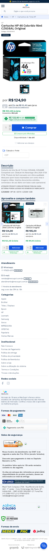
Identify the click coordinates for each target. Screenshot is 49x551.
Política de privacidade (10, 356)
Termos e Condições (10, 369)
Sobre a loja (6, 363)
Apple (3, 299)
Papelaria (5, 332)
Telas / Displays (8, 305)
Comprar (31, 127)
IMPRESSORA (6, 326)
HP (13, 17)
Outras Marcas (7, 336)
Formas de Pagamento (10, 349)
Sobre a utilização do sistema (13, 366)
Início (6, 17)
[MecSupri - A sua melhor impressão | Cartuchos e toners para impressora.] (26, 6)
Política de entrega (9, 353)
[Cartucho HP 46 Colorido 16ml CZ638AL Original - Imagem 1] (24, 89)
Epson (3, 309)
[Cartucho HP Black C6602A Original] (36, 228)
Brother (4, 302)
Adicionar (16, 248)
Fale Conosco (7, 346)
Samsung (5, 319)
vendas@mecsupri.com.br (13, 496)
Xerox (3, 322)
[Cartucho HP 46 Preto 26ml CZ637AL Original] (12, 228)
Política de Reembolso (10, 359)
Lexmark (5, 316)
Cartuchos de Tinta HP (26, 17)
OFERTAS (5, 329)
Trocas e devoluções (10, 373)
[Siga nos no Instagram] (8, 383)
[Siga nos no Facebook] (2, 383)
